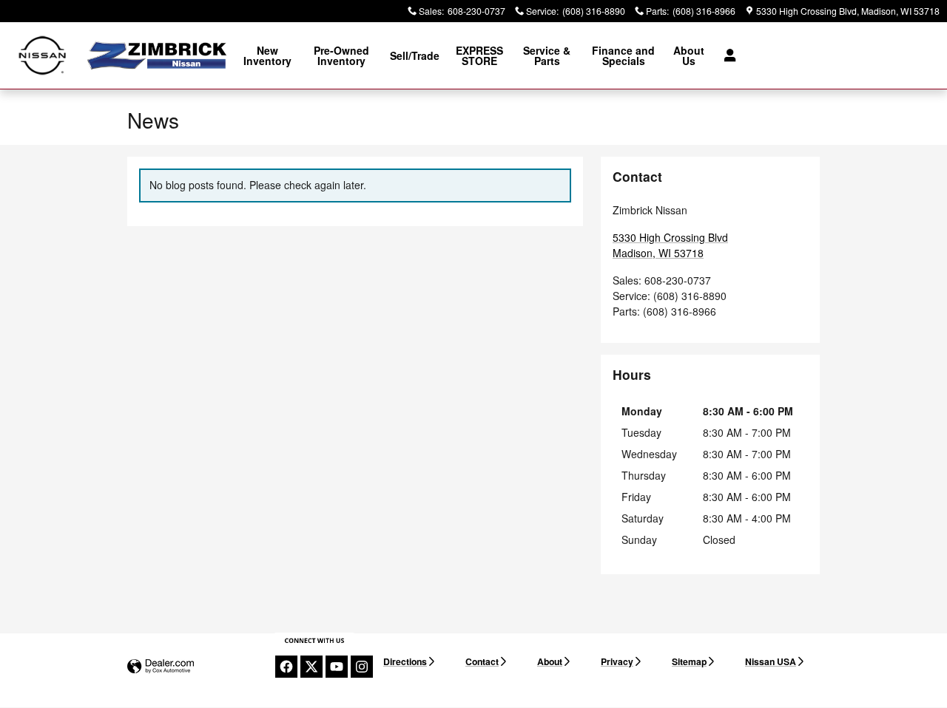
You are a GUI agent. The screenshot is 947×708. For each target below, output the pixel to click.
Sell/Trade (414, 55)
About (549, 661)
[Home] (42, 56)
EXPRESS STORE (479, 55)
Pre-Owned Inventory (341, 55)
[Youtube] (337, 667)
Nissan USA (770, 661)
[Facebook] (286, 667)
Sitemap (689, 661)
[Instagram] (362, 667)
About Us (688, 55)
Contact (482, 661)
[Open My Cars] (726, 55)
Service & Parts (546, 55)
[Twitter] (311, 667)
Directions (405, 661)
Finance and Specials (623, 55)
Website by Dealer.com (160, 667)
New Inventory (267, 55)
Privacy (617, 661)
